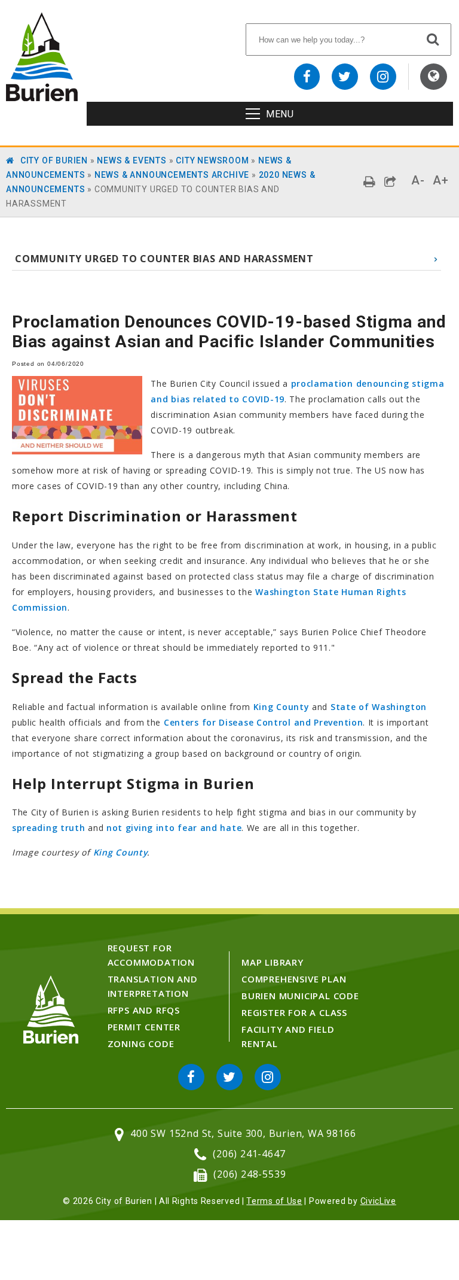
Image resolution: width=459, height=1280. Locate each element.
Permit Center (144, 1027)
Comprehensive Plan (293, 979)
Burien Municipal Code (300, 996)
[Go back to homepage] (42, 98)
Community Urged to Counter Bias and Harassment (164, 258)
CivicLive (378, 1201)
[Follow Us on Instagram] (383, 76)
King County (281, 706)
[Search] (433, 39)
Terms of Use (274, 1201)
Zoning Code (141, 1044)
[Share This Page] (390, 182)
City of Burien (54, 160)
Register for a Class (294, 1012)
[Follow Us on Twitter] (345, 76)
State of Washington (379, 706)
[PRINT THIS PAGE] (369, 181)
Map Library (272, 962)
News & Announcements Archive (171, 175)
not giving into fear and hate (173, 827)
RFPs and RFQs (144, 1010)
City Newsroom (212, 160)
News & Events (131, 160)
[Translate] (433, 76)
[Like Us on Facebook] (307, 76)
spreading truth (48, 827)
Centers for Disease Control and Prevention (263, 722)
